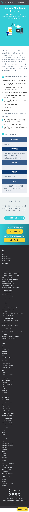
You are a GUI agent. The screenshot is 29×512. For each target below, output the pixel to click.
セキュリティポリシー (20, 498)
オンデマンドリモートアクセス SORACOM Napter (11, 273)
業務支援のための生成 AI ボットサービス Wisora (11, 325)
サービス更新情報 (5, 471)
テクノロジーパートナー (6, 410)
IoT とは (3, 252)
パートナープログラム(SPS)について (8, 415)
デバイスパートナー (5, 404)
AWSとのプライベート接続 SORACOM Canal (10, 279)
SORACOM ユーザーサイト (6, 380)
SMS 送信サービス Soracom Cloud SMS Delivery (10, 336)
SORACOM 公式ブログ (6, 469)
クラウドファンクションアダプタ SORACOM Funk (11, 296)
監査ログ (3, 434)
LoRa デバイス (4, 449)
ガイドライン (4, 382)
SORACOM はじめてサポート (7, 420)
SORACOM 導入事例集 (6, 363)
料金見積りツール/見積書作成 (7, 374)
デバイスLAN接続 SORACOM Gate (8, 285)
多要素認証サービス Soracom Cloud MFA (9, 338)
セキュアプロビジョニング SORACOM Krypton (10, 305)
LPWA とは (3, 254)
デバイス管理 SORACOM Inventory (8, 303)
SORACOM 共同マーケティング (7, 483)
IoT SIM (3, 441)
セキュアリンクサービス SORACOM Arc (9, 268)
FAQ (2, 386)
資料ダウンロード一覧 (6, 367)
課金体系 (3, 372)
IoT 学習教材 (4, 455)
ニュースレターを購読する (7, 467)
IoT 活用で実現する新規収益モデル (8, 365)
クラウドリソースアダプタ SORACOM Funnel (10, 299)
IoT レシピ (3, 388)
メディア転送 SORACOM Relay (7, 311)
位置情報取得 (4, 353)
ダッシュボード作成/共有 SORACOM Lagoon (10, 307)
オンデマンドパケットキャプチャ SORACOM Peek (11, 275)
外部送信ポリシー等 (14, 503)
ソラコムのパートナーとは (7, 402)
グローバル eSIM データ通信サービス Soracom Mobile (11, 331)
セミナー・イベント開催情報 (7, 463)
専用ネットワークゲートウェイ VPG (8, 277)
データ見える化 (5, 349)
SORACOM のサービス (6, 260)
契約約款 (17, 500)
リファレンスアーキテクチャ (7, 384)
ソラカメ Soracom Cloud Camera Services (9, 320)
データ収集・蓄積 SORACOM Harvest (8, 301)
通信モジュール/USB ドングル (7, 443)
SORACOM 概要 (4, 256)
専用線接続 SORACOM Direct (7, 281)
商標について (23, 500)
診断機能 (3, 432)
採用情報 (3, 481)
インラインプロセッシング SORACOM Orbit (10, 309)
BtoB (2, 345)
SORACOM (7, 2)
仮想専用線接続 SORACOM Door (8, 283)
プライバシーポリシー (9, 498)
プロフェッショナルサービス (7, 422)
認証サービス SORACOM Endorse (8, 294)
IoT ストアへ (14, 231)
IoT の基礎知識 (4, 392)
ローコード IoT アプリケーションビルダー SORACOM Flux (12, 313)
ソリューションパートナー (7, 408)
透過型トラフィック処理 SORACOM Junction (10, 287)
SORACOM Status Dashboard (7, 473)
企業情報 (3, 479)
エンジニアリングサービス (7, 424)
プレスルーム (4, 465)
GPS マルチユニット (5, 447)
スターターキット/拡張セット (7, 445)
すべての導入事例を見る (6, 357)
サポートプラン (5, 430)
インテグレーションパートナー (7, 406)
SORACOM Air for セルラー (6, 266)
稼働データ (4, 355)
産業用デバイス (5, 457)
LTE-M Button (4, 453)
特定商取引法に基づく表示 (8, 500)
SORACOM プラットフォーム (7, 258)
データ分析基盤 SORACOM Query (8, 315)
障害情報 (20, 2)
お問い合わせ (23, 509)
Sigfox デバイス (4, 451)
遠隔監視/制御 (4, 351)
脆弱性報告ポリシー (5, 485)
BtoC (2, 347)
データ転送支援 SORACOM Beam (8, 292)
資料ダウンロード (5, 390)
